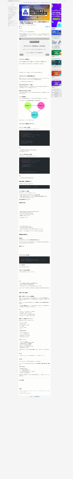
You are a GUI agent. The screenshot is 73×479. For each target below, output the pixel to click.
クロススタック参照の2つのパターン (12, 11)
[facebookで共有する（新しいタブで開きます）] (47, 26)
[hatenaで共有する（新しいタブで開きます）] (46, 26)
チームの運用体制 (10, 10)
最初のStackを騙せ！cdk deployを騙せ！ (25, 393)
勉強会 (45, 2)
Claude (29, 2)
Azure (37, 2)
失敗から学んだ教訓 (10, 22)
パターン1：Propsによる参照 (11, 12)
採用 (49, 2)
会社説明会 (42, 2)
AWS (26, 2)
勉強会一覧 (56, 96)
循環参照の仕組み (10, 16)
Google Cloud (34, 2)
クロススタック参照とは (11, 6)
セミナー (40, 2)
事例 (47, 2)
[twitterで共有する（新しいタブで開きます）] (49, 26)
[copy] (48, 131)
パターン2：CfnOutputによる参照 (12, 13)
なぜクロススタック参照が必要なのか (12, 7)
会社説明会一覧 (56, 93)
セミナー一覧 (56, 91)
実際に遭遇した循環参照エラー (11, 14)
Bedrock (31, 2)
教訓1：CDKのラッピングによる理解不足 (12, 23)
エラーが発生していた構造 (11, 15)
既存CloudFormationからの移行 (12, 9)
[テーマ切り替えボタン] (64, 0)
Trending (24, 2)
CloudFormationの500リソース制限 (12, 8)
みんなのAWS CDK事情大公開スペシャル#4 (34, 33)
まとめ (8, 26)
